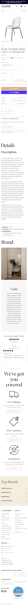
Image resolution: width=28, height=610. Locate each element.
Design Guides (19, 532)
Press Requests (5, 534)
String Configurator (5, 537)
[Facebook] (2, 592)
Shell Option (5, 62)
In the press (18, 520)
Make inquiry (7, 127)
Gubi (2, 46)
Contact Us (4, 524)
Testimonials (18, 522)
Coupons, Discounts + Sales (21, 529)
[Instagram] (5, 592)
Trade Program (5, 526)
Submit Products (19, 524)
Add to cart (14, 88)
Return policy (5, 520)
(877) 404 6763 (7, 113)
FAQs (2, 522)
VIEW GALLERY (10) (7, 41)
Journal (17, 516)
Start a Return (5, 517)
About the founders (20, 518)
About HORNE (18, 513)
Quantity (3, 73)
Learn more (13, 411)
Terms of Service (6, 530)
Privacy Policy (5, 532)
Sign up (21, 574)
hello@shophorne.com (8, 546)
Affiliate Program (6, 528)
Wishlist (17, 526)
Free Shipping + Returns (5, 514)
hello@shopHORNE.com (9, 111)
